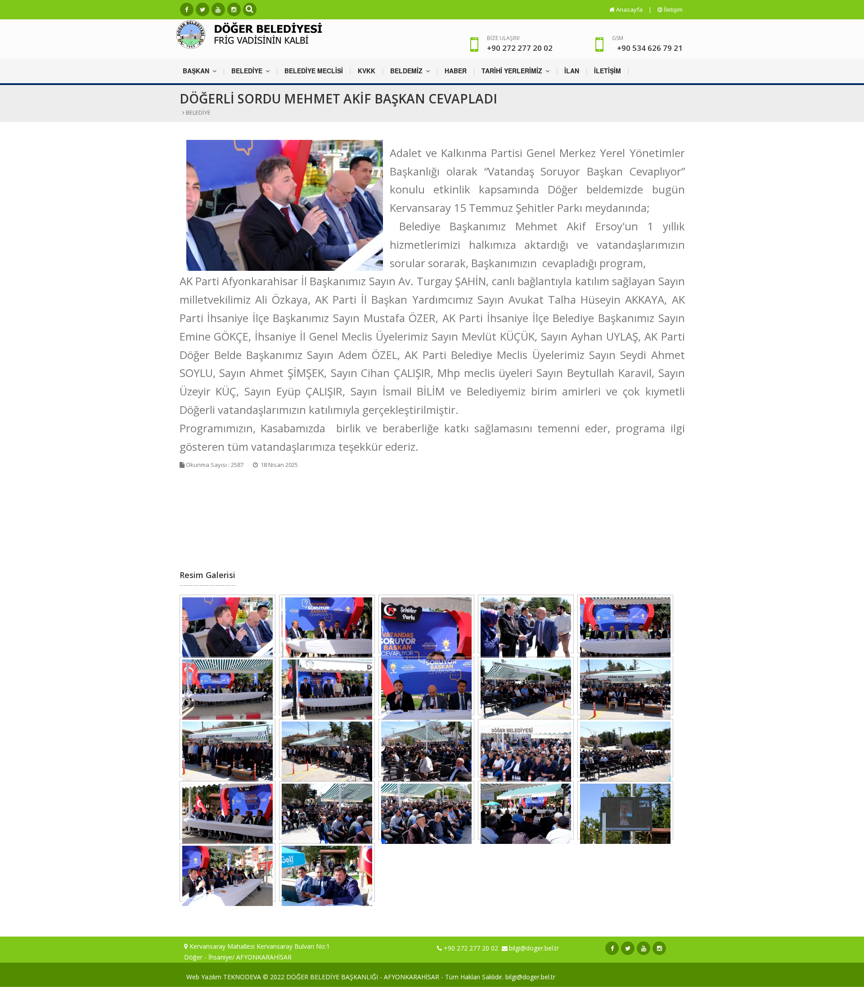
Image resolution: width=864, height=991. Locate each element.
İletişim (672, 9)
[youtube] (218, 9)
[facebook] (187, 9)
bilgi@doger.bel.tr (534, 948)
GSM (617, 38)
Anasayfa (629, 9)
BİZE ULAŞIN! (520, 43)
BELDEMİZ (407, 70)
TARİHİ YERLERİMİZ (513, 70)
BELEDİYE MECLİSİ (313, 70)
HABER (456, 70)
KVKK (366, 70)
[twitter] (202, 9)
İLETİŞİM (607, 70)
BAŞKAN (197, 70)
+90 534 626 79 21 (650, 48)
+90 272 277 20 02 (471, 948)
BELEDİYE (247, 70)
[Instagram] (234, 9)
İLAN (571, 70)
